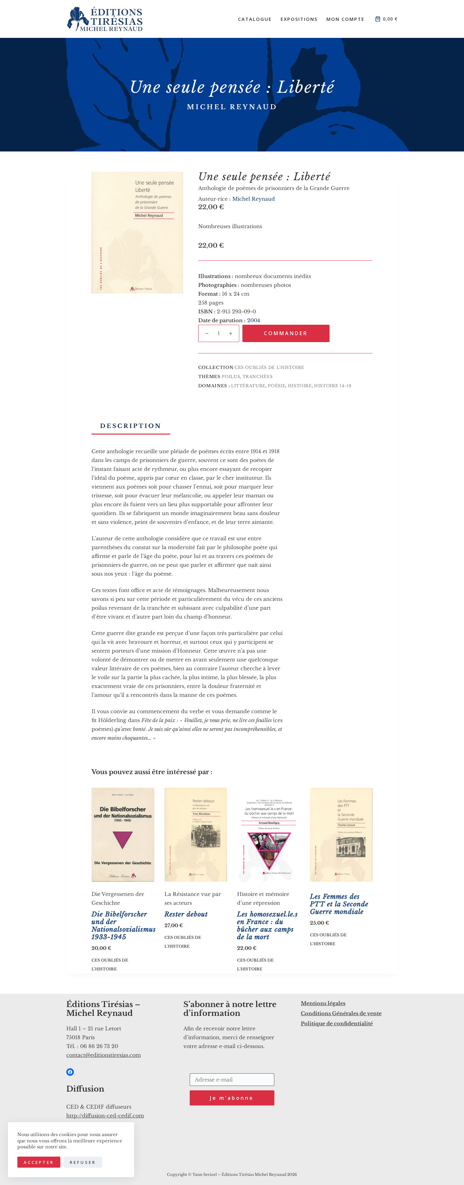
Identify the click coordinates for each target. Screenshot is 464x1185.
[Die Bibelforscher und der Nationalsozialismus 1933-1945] (123, 835)
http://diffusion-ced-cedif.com (105, 1115)
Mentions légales (323, 1003)
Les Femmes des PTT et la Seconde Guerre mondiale (339, 904)
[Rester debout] (195, 835)
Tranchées (257, 376)
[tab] (131, 426)
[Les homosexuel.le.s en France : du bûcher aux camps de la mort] (268, 835)
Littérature (248, 385)
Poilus (231, 376)
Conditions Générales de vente (341, 1013)
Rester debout (186, 914)
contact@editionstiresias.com (103, 1055)
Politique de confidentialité (337, 1023)
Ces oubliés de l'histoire (269, 367)
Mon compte (345, 19)
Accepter (39, 1162)
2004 (253, 320)
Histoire (300, 385)
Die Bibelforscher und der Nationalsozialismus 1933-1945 (124, 925)
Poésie (276, 385)
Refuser (83, 1162)
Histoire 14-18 (332, 385)
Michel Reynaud (232, 107)
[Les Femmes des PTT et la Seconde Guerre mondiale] (341, 835)
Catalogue (255, 19)
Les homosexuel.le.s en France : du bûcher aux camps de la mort (267, 925)
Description (131, 426)
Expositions (299, 19)
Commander (286, 333)
